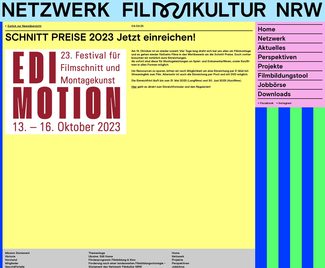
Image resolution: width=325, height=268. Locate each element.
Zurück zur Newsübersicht (24, 26)
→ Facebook (266, 103)
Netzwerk (272, 38)
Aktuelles (272, 47)
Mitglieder (11, 263)
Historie (10, 256)
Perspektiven (277, 57)
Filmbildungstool (283, 75)
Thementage (96, 253)
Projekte (270, 66)
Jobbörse (272, 84)
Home (266, 29)
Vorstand (11, 259)
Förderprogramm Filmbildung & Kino (112, 259)
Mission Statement (17, 253)
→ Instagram (283, 103)
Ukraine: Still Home (100, 256)
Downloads (274, 94)
